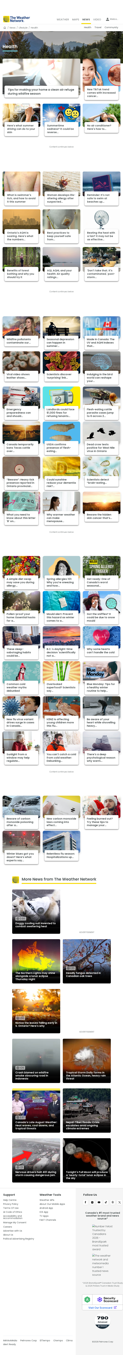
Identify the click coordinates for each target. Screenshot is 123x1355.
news (13, 27)
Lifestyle (23, 27)
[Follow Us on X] (119, 1203)
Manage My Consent (14, 1222)
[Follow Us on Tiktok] (105, 1203)
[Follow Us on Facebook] (85, 1203)
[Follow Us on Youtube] (99, 1203)
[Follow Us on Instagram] (92, 1203)
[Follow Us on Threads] (112, 1203)
